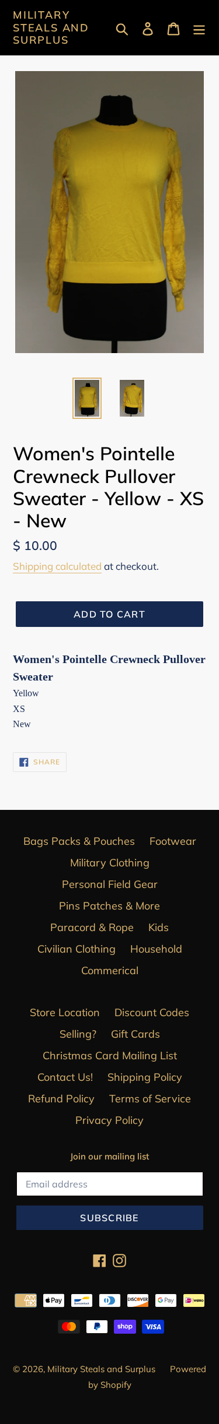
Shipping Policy (144, 1077)
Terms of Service (150, 1098)
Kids (158, 927)
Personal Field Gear (110, 884)
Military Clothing (110, 862)
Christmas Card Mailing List (110, 1055)
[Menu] (199, 27)
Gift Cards (135, 1034)
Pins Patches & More (109, 905)
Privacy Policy (109, 1120)
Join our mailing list (109, 1156)
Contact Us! (65, 1077)
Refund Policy (61, 1098)
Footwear (173, 841)
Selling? (78, 1034)
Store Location (65, 1012)
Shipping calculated (57, 566)
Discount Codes (151, 1012)
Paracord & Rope (92, 927)
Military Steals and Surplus (51, 28)
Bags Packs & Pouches (79, 841)
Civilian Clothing (76, 949)
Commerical (109, 970)
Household (156, 949)
